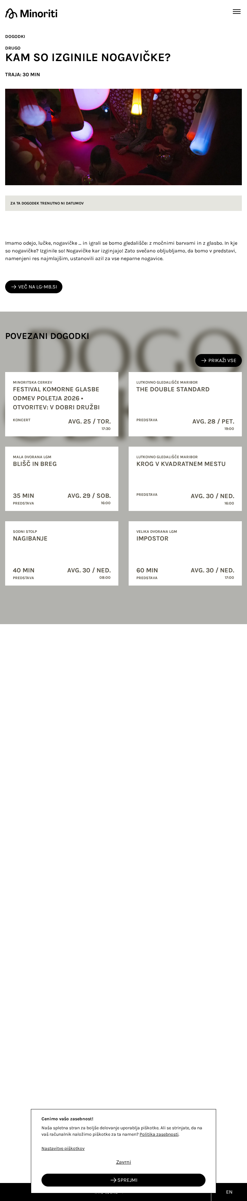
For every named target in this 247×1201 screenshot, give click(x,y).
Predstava (147, 420)
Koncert (21, 420)
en (229, 1192)
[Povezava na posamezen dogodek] (61, 404)
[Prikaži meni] (236, 11)
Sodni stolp (25, 531)
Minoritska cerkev (32, 382)
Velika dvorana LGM (156, 531)
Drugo (13, 48)
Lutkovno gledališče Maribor (167, 382)
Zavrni (123, 1162)
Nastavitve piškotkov (63, 1148)
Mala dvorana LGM (32, 457)
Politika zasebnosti (159, 1134)
